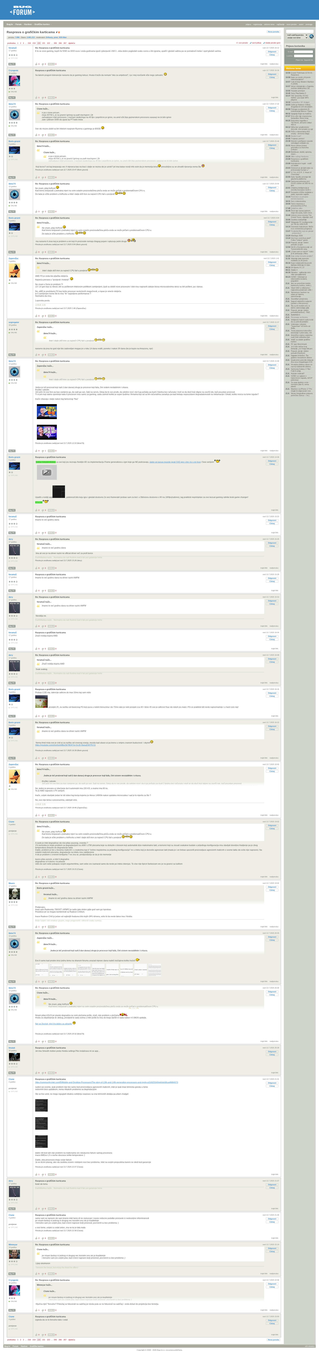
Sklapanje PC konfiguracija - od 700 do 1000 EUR (302, 223)
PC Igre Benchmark (299, 344)
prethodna (11, 43)
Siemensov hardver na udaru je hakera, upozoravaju (300, 294)
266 (60, 43)
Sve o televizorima (298, 201)
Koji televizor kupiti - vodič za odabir (301, 164)
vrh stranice (310, 1346)
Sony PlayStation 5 (298, 93)
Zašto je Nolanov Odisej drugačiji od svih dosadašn (301, 106)
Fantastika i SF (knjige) (300, 102)
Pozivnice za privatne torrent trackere (299, 198)
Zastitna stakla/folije (299, 220)
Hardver (28, 24)
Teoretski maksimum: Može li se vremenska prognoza (302, 228)
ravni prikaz (256, 43)
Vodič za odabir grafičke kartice (300, 341)
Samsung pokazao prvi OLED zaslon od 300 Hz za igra (302, 183)
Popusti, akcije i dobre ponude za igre (300, 244)
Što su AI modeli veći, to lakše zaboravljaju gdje (300, 307)
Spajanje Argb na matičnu (301, 114)
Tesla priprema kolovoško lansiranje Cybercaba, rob (301, 332)
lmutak (12, 1048)
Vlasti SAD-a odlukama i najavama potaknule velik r (301, 289)
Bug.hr (10, 24)
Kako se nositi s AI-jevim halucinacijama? (301, 78)
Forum (18, 24)
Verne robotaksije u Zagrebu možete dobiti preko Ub (302, 87)
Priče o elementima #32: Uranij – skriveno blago (300, 133)
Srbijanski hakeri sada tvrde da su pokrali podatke (302, 321)
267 (64, 43)
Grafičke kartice (42, 24)
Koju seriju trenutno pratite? (302, 256)
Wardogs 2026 (297, 236)
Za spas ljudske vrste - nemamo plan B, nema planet (300, 384)
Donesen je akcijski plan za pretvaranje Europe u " (302, 169)
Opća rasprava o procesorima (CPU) (299, 205)
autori (301, 24)
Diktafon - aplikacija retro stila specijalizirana (301, 273)
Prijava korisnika (295, 46)
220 (38, 43)
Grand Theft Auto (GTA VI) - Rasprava (302, 74)
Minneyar (13, 1244)
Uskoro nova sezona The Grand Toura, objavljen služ (302, 216)
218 (29, 43)
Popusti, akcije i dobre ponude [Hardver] (300, 352)
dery (11, 539)
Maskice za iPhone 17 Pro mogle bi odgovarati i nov (301, 390)
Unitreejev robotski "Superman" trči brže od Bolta (300, 326)
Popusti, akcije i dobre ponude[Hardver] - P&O (300, 311)
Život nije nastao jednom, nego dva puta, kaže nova (301, 212)
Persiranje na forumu (299, 317)
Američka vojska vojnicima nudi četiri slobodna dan (301, 336)
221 (43, 43)
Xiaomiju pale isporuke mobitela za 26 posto (300, 259)
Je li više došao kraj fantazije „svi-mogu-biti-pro (301, 348)
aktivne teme (269, 24)
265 (55, 43)
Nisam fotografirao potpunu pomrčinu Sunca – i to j (302, 394)
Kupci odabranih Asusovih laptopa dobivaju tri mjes (301, 264)
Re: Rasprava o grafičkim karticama (52, 48)
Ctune (12, 822)
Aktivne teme (293, 68)
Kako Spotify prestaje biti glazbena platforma (301, 178)
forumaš (13, 48)
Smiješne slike (296, 208)
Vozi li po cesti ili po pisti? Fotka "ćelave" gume (301, 239)
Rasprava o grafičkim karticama (50, 70)
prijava (248, 24)
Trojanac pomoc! (298, 139)
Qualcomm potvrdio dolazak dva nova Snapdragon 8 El (302, 361)
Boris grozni (15, 141)
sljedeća (71, 43)
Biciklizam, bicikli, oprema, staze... (301, 153)
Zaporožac (14, 258)
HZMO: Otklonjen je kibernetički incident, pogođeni (299, 279)
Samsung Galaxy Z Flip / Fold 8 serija (301, 370)
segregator (14, 322)
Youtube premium (298, 91)
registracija (257, 24)
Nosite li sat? (296, 136)
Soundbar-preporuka (299, 299)
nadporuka (274, 64)
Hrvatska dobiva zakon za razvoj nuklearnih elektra (301, 365)
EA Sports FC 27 (297, 267)
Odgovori (272, 52)
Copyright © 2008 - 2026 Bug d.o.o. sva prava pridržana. (159, 1350)
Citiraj (272, 55)
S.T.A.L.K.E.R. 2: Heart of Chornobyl (301, 173)
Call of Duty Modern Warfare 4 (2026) (302, 83)
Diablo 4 (294, 270)
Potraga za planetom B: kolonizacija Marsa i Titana (301, 110)
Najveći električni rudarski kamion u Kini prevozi (301, 302)
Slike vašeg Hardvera (299, 156)
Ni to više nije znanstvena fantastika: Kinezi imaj (301, 117)
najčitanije (280, 24)
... (26, 43)
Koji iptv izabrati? (297, 373)
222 (48, 43)
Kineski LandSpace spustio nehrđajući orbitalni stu (302, 142)
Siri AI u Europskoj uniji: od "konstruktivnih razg (301, 248)
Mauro (12, 883)
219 (34, 43)
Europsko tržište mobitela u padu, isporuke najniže (302, 193)
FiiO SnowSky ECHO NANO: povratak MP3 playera (300, 98)
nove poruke (292, 24)
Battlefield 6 (295, 315)
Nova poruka (273, 32)
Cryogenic (14, 70)
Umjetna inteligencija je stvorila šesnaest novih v (301, 189)
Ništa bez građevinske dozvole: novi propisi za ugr (302, 128)
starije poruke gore (272, 43)
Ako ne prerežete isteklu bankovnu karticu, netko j (301, 284)
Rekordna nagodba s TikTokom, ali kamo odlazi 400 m (301, 123)
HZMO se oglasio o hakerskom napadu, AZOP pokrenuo (301, 378)
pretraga (309, 24)
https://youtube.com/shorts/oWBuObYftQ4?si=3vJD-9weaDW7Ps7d (65, 745)
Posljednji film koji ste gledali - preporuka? (302, 232)
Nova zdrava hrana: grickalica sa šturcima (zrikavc (300, 147)
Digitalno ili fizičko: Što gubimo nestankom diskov (301, 357)
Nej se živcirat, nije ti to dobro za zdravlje (53, 1024)
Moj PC (12, 64)
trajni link (264, 64)
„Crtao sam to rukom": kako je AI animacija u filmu (302, 253)
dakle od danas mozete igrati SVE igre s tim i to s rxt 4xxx (175, 462)
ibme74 (12, 104)
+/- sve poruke (242, 43)
